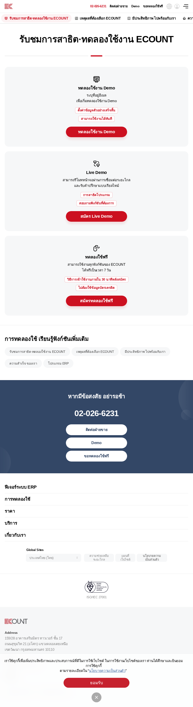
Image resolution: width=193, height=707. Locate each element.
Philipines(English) (43, 541)
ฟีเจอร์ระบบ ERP (21, 487)
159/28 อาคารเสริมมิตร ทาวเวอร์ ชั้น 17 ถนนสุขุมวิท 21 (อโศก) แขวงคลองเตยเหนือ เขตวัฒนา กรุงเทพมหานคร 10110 (36, 643)
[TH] (9, 6)
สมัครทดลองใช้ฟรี (96, 300)
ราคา (10, 511)
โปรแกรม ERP (58, 363)
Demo (135, 6)
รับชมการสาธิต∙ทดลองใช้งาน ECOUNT (38, 18)
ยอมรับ (96, 682)
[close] (96, 697)
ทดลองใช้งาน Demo (96, 131)
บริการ (11, 523)
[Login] (177, 6)
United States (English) (46, 477)
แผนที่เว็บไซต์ (125, 557)
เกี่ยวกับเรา (15, 535)
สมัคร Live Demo (96, 216)
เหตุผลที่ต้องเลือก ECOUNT (100, 18)
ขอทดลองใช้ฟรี (153, 6)
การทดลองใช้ (17, 499)
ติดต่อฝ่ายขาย (119, 6)
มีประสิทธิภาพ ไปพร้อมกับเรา (154, 18)
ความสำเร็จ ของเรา (23, 363)
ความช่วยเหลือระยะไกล (99, 557)
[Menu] (188, 6)
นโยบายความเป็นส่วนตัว (152, 557)
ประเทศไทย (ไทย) (41, 558)
